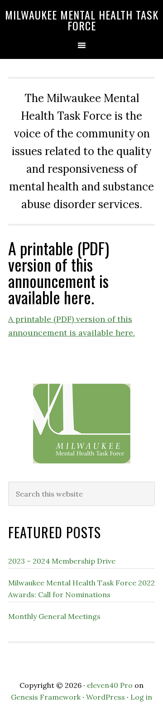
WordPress (105, 697)
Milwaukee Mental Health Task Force (81, 20)
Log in (141, 697)
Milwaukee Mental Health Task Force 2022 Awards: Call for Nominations (81, 588)
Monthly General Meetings (54, 616)
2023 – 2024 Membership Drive (61, 560)
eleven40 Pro (110, 685)
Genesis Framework (46, 697)
